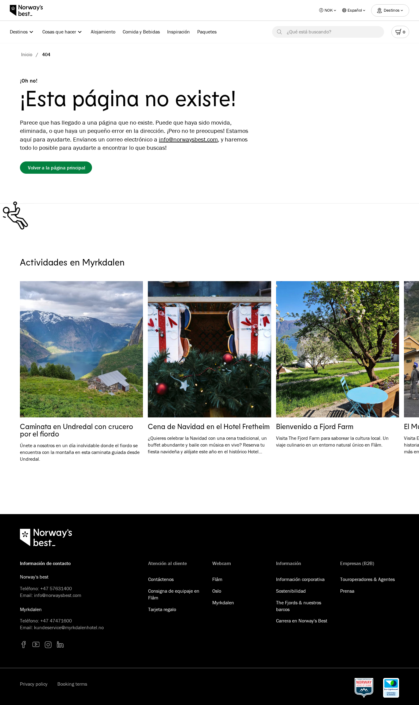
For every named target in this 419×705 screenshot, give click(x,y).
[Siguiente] (385, 349)
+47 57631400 (56, 588)
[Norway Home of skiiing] (364, 688)
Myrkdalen (223, 602)
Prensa (347, 591)
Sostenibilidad (291, 591)
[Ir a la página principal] (29, 10)
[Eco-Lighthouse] (391, 688)
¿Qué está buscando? (309, 32)
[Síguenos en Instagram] (48, 644)
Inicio (26, 54)
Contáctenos (161, 579)
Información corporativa (300, 579)
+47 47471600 (56, 621)
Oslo (216, 591)
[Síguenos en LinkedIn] (60, 644)
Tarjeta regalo (162, 609)
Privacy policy (34, 684)
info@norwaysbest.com (188, 139)
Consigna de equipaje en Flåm (173, 594)
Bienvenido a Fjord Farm (314, 426)
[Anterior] (33, 349)
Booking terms (72, 684)
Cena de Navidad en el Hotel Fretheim (209, 426)
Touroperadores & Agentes (367, 579)
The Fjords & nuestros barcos (298, 605)
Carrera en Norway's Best (301, 621)
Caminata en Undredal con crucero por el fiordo (76, 430)
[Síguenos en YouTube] (36, 644)
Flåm (217, 579)
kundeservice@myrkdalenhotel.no (69, 627)
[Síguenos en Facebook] (23, 644)
